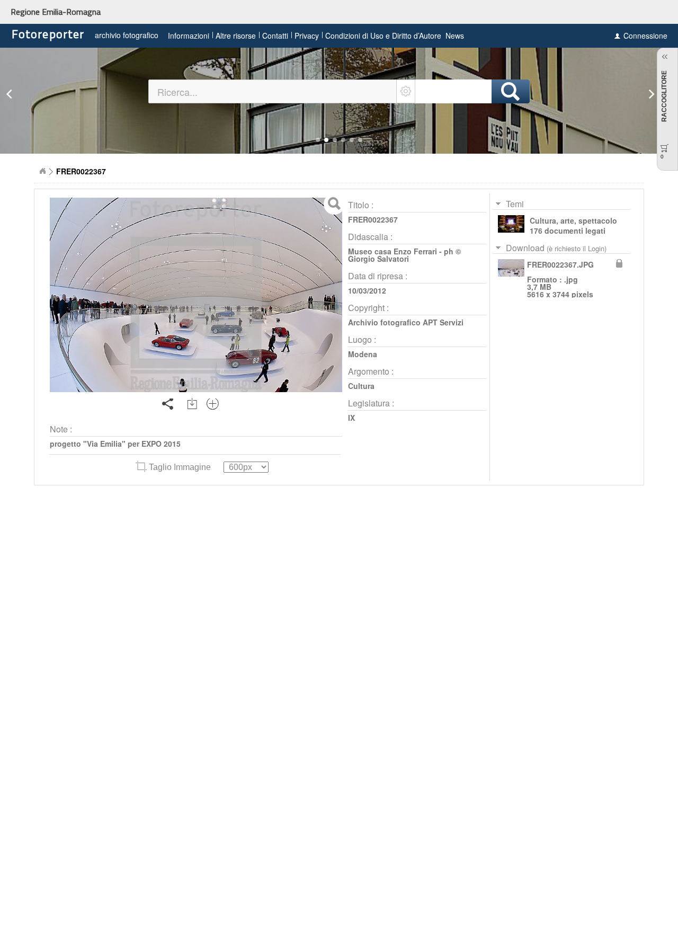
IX (351, 417)
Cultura (361, 385)
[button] (318, 140)
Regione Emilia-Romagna (56, 11)
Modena (362, 354)
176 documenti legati (567, 230)
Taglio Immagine (180, 467)
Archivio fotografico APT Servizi (405, 322)
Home (42, 171)
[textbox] (272, 91)
